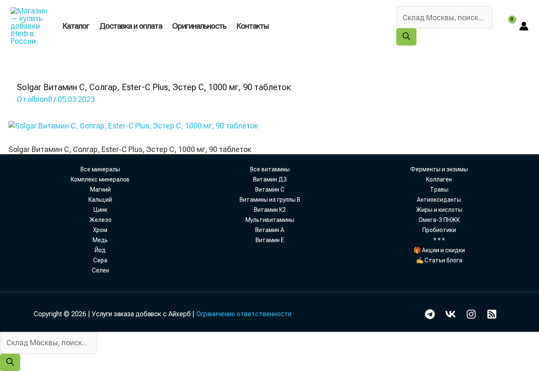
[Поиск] (406, 36)
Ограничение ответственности (243, 314)
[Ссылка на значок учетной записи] (523, 26)
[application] (272, 26)
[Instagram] (471, 314)
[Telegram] (430, 314)
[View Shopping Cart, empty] (506, 26)
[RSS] (492, 314)
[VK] (451, 314)
